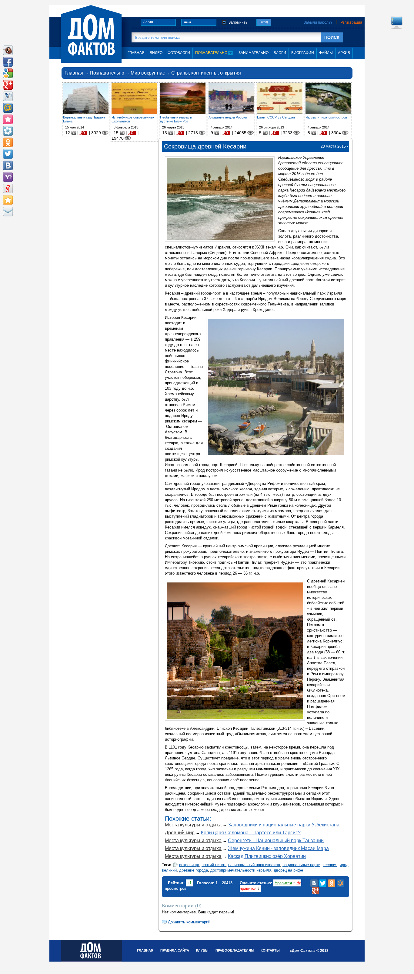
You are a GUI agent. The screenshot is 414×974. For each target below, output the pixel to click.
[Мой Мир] (340, 883)
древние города (193, 870)
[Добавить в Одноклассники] (8, 142)
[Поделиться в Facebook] (8, 62)
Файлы (326, 53)
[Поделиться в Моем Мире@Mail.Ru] (8, 108)
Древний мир (180, 832)
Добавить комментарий (189, 922)
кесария (330, 864)
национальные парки (301, 864)
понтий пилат (214, 864)
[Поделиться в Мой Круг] (8, 131)
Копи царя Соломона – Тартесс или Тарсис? (251, 832)
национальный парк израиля (254, 864)
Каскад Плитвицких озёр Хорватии (267, 856)
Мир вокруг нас (148, 72)
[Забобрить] (8, 50)
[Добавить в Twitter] (8, 154)
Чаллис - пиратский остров (326, 117)
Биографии (302, 53)
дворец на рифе (288, 870)
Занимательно (254, 53)
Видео (156, 53)
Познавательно (211, 53)
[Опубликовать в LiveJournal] (8, 96)
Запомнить (238, 22)
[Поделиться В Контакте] (8, 165)
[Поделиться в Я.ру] (8, 188)
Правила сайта (174, 950)
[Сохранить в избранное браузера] (8, 200)
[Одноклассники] (331, 883)
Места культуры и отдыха (193, 824)
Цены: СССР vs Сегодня (276, 117)
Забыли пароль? (318, 22)
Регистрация (351, 22)
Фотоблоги (179, 53)
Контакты (270, 950)
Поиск (331, 37)
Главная (74, 72)
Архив (344, 53)
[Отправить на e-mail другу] (8, 211)
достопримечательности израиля (240, 870)
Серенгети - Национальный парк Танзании (276, 840)
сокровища (189, 864)
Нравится (283, 883)
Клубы (202, 950)
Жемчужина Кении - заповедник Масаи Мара (278, 848)
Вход (263, 22)
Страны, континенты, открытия (206, 72)
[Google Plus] (315, 890)
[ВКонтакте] (314, 883)
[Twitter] (322, 883)
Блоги (280, 53)
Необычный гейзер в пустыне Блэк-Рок (176, 119)
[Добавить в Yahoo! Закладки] (8, 177)
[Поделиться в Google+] (8, 85)
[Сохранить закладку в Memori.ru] (8, 119)
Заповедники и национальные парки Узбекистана (283, 824)
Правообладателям (234, 950)
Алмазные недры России (228, 117)
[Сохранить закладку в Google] (8, 73)
